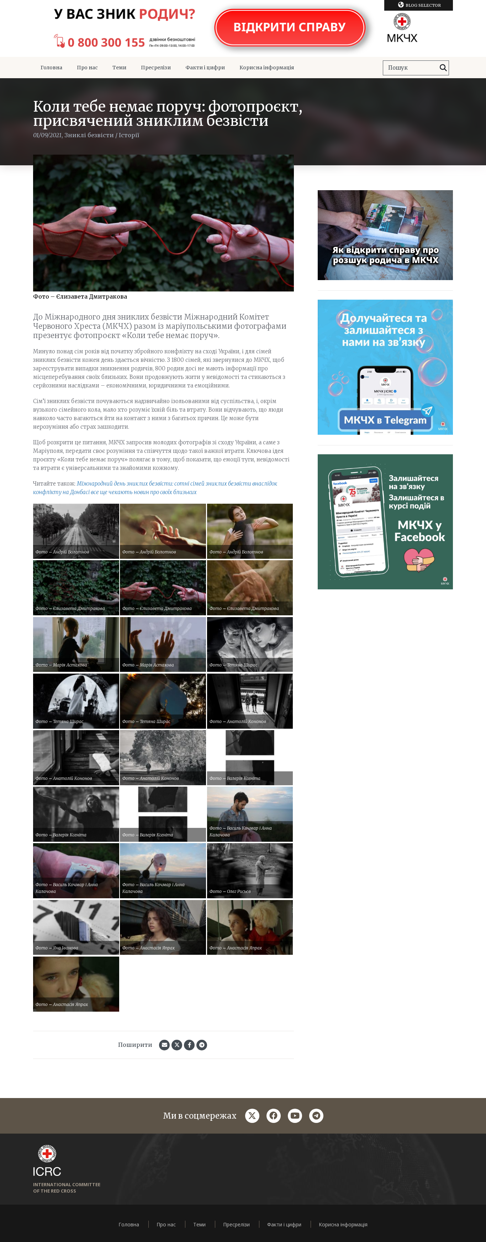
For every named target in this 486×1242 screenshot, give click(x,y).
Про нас (87, 67)
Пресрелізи (156, 67)
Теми (119, 67)
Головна (51, 67)
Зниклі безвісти (89, 135)
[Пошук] (443, 68)
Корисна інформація (266, 67)
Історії (129, 135)
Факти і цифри (205, 67)
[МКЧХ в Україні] (243, 28)
